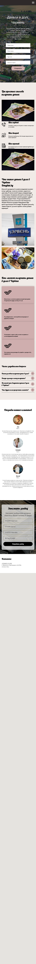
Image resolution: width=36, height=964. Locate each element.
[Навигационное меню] (33, 2)
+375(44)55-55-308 (7, 563)
